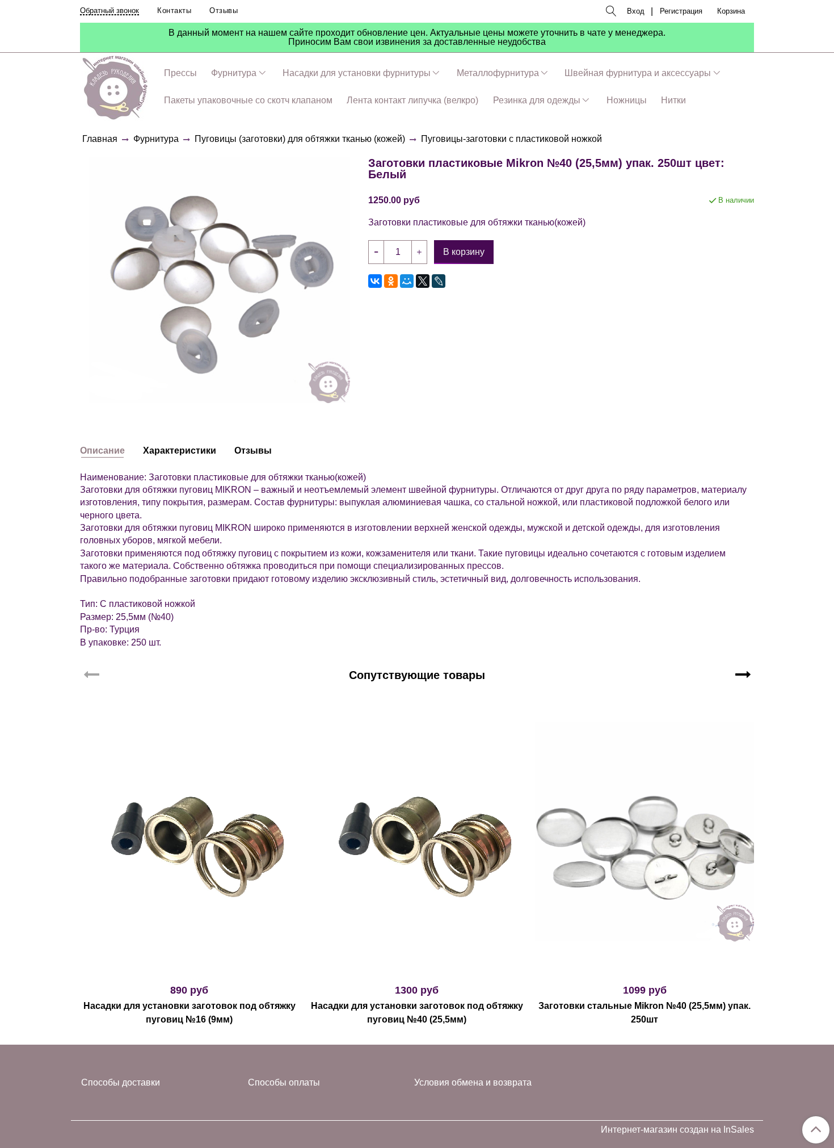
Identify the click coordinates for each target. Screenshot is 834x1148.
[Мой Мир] (407, 281)
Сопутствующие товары (417, 675)
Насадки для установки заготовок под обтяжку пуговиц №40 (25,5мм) (417, 1012)
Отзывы (223, 10)
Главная (99, 139)
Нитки (673, 100)
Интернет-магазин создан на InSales (677, 1129)
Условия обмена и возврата (473, 1082)
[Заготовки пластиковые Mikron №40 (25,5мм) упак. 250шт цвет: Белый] (219, 279)
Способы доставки (120, 1082)
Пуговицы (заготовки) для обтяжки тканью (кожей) (300, 139)
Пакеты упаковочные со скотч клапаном (248, 100)
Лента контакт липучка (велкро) (412, 100)
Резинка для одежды (536, 100)
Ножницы (626, 100)
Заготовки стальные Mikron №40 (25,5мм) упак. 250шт (644, 1012)
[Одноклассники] (391, 281)
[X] (422, 281)
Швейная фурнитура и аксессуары (638, 73)
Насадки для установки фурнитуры (357, 73)
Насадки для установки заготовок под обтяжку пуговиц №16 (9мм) (189, 1012)
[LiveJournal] (438, 281)
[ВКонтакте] (375, 281)
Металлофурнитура (498, 73)
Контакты (174, 10)
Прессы (180, 73)
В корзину (189, 969)
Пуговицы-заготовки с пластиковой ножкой (511, 139)
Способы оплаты (284, 1082)
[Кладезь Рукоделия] (115, 85)
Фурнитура (233, 73)
